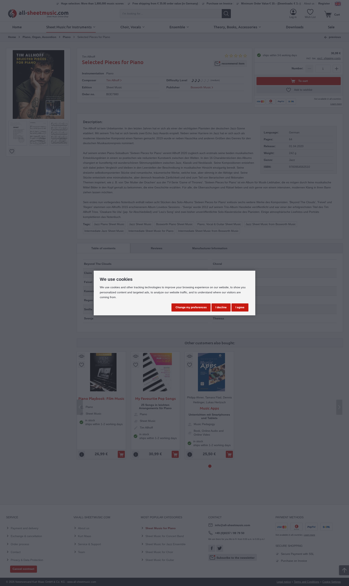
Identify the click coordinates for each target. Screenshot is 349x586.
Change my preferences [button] (191, 307)
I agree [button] (239, 307)
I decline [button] (221, 307)
